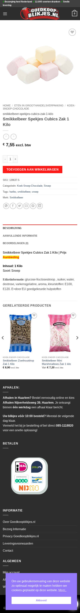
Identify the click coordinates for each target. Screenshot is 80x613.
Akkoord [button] (41, 600)
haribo (12, 191)
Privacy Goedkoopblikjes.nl (21, 536)
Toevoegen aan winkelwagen (33, 169)
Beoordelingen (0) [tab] (15, 243)
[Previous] (3, 345)
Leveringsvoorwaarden (18, 543)
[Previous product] (13, 137)
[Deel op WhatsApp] (6, 206)
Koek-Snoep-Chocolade (29, 185)
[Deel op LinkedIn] (40, 206)
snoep (35, 191)
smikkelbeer (23, 191)
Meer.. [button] (62, 590)
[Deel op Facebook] (13, 206)
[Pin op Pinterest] (33, 206)
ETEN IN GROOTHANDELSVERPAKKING (38, 105)
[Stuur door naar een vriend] (26, 206)
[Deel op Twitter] (20, 206)
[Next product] (6, 137)
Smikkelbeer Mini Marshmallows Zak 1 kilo (56, 362)
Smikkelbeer (16, 197)
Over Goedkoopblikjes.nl (19, 521)
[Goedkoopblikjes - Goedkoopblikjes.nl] (40, 13)
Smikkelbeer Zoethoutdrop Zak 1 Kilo (18, 362)
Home (7, 105)
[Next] (77, 345)
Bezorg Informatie (14, 529)
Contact (8, 550)
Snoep (47, 185)
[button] (5, 13)
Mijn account (11, 572)
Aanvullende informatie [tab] (20, 235)
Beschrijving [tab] (12, 228)
